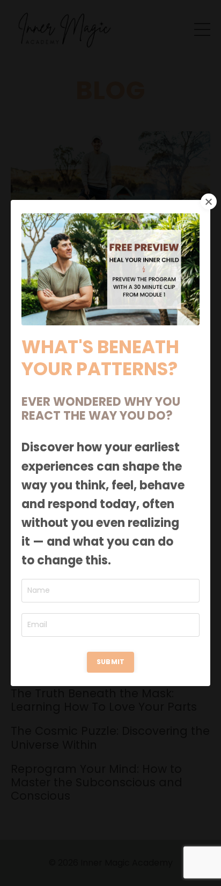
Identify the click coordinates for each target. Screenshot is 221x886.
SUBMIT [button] (111, 661)
